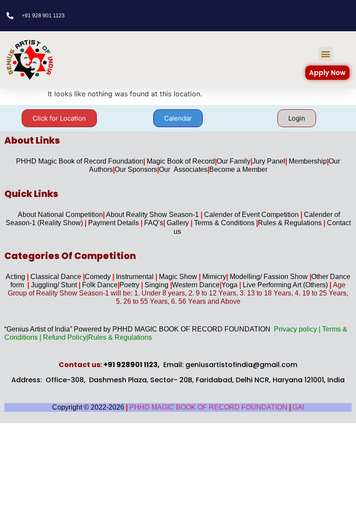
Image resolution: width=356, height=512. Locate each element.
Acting (16, 276)
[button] (326, 54)
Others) (316, 285)
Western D (188, 285)
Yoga (231, 285)
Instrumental (135, 276)
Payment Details (114, 222)
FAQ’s (153, 222)
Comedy (98, 276)
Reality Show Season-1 (163, 214)
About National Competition (60, 214)
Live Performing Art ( (273, 285)
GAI (298, 407)
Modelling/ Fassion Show (270, 276)
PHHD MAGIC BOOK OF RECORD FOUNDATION (209, 407)
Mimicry (214, 276)
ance (212, 285)
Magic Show (179, 276)
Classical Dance (56, 276)
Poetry (132, 285)
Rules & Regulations (290, 222)
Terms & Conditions (225, 222)
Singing (157, 285)
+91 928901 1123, (131, 365)
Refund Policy (64, 337)
